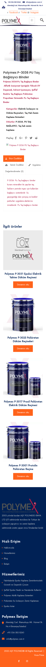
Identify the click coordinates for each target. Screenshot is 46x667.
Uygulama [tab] (36, 164)
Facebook (13, 12)
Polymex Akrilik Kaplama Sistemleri (18, 595)
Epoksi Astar (9, 606)
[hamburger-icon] (32, 20)
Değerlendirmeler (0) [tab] (14, 171)
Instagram (34, 12)
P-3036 (19, 121)
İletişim (6, 563)
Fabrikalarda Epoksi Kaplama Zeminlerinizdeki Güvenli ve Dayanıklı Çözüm (23, 582)
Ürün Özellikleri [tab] (15, 158)
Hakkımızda (9, 547)
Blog (6, 558)
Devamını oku (23, 284)
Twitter (24, 12)
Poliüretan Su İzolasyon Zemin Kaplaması (21, 600)
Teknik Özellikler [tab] (17, 164)
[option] (23, 47)
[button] (42, 20)
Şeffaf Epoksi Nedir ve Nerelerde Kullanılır (22, 590)
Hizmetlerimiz (9, 553)
